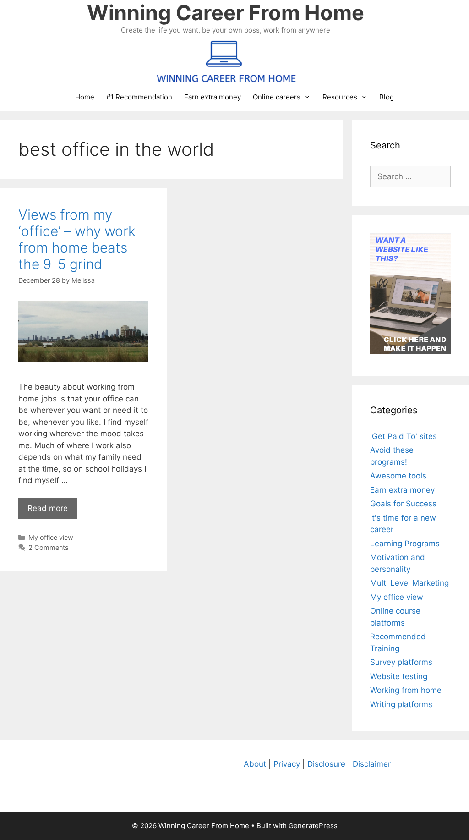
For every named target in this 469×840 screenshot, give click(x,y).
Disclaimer (372, 764)
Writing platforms (401, 704)
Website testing (398, 676)
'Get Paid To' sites (403, 436)
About (255, 764)
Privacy (286, 764)
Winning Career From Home (225, 12)
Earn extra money (212, 97)
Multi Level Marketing (409, 582)
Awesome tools (398, 475)
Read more (47, 508)
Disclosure (326, 764)
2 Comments (48, 547)
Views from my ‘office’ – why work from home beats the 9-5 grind (77, 239)
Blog (386, 97)
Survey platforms (401, 662)
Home (84, 97)
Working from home (406, 690)
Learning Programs (405, 543)
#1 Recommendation (139, 97)
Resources (339, 97)
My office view (50, 537)
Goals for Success (403, 503)
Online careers (276, 97)
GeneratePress (313, 825)
